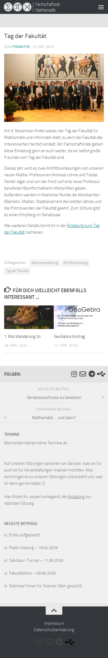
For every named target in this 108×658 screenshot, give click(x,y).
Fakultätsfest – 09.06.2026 (32, 573)
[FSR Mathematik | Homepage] (41, 7)
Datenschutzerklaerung (54, 629)
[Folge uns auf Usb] (100, 374)
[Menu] (101, 7)
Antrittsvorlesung (75, 263)
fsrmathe (21, 47)
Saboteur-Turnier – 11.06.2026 (36, 560)
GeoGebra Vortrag (69, 336)
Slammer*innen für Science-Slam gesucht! (45, 585)
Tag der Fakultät (17, 271)
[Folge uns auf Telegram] (91, 374)
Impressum (54, 623)
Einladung (76, 496)
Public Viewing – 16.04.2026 (33, 547)
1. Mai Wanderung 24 (22, 336)
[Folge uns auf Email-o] (82, 374)
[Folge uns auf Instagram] (74, 374)
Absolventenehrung (45, 263)
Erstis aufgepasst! (24, 534)
